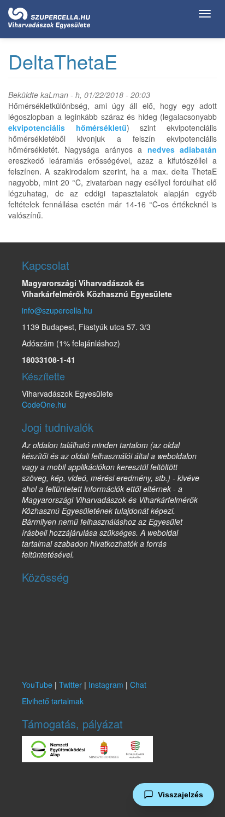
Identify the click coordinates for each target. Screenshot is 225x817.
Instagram (105, 684)
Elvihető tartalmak (53, 701)
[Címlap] (49, 15)
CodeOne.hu (44, 404)
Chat (138, 684)
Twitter (70, 684)
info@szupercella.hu (57, 310)
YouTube (37, 684)
